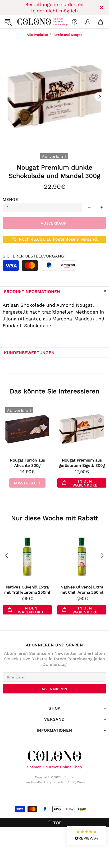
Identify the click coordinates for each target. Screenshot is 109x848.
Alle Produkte (37, 35)
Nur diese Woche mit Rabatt (54, 518)
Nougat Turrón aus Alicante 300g (27, 463)
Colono (21, 22)
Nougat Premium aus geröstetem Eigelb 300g (82, 463)
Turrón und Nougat (67, 35)
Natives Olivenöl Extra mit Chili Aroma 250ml (81, 590)
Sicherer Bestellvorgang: (34, 256)
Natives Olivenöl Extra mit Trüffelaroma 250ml (27, 590)
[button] (86, 835)
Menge (10, 199)
